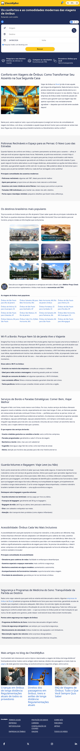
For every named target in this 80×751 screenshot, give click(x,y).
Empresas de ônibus (17, 731)
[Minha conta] (61, 3)
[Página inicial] (9, 3)
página (3, 664)
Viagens (35, 731)
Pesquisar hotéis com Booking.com (16, 45)
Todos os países (61, 731)
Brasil (58, 84)
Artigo (57, 726)
